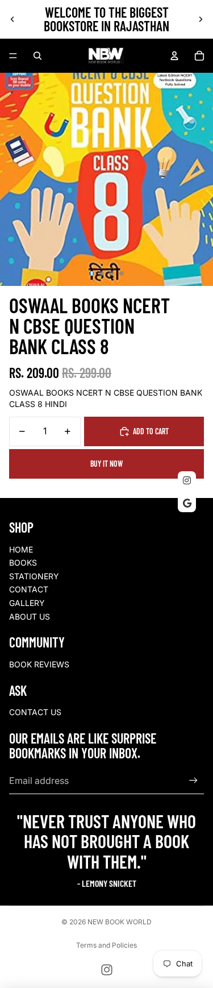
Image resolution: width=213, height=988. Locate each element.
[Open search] (37, 55)
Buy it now (106, 463)
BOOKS (23, 562)
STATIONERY (34, 576)
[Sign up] (193, 780)
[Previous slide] (12, 19)
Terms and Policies (106, 945)
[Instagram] (107, 970)
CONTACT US (35, 712)
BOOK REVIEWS (39, 664)
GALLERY (27, 603)
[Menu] (13, 56)
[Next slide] (200, 19)
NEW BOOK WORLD (119, 922)
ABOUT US (29, 616)
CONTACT (28, 589)
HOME (21, 549)
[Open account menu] (174, 55)
